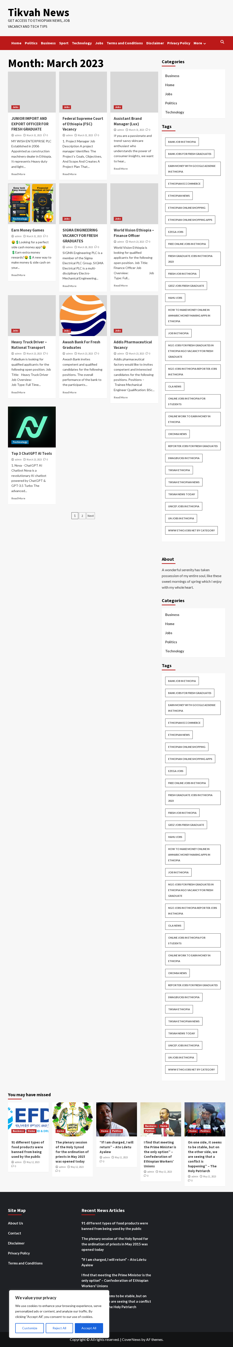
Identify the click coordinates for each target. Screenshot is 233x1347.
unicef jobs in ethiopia (183, 506)
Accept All (88, 1328)
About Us (15, 1223)
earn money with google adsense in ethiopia (191, 168)
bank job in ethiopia (182, 141)
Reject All (59, 1328)
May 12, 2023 (33, 1162)
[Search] (222, 42)
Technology (82, 43)
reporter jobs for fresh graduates (193, 446)
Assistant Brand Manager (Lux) (128, 121)
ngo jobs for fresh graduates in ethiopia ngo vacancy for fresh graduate (191, 351)
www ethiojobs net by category (191, 530)
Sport (63, 43)
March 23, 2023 (136, 241)
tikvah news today (181, 494)
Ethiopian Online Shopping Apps (190, 219)
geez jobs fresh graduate (186, 285)
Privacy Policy (178, 43)
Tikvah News (38, 12)
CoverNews (131, 1339)
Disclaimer (155, 43)
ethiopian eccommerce (184, 183)
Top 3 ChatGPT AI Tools (31, 453)
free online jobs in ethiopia (187, 243)
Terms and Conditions (125, 43)
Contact (14, 1233)
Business (48, 43)
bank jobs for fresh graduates (189, 153)
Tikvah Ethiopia (179, 470)
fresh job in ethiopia (182, 273)
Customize (29, 1328)
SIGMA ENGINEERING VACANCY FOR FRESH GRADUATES (80, 236)
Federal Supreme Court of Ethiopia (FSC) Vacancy (83, 124)
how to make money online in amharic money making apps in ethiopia (189, 315)
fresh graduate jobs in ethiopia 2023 (190, 258)
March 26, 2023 (85, 247)
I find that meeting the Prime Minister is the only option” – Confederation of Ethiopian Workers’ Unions (116, 1280)
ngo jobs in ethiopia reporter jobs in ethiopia (192, 371)
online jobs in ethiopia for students (186, 401)
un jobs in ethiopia (181, 518)
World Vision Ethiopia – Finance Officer (134, 233)
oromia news (177, 433)
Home (16, 43)
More (198, 43)
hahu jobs (175, 297)
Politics (31, 43)
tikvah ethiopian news (184, 482)
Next (91, 516)
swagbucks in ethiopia (184, 458)
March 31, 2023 (34, 135)
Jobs (99, 43)
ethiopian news (179, 195)
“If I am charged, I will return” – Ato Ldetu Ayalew (116, 1147)
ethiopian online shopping (186, 207)
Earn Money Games (27, 230)
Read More (18, 174)
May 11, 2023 (121, 1157)
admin (18, 135)
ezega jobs (175, 231)
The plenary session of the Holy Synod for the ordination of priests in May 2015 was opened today (72, 1152)
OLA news (174, 386)
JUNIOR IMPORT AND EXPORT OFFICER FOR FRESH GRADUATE (29, 124)
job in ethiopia (178, 333)
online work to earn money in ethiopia (189, 419)
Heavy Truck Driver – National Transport (29, 344)
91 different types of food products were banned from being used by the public (114, 1226)
